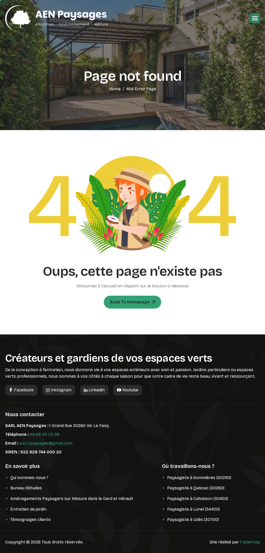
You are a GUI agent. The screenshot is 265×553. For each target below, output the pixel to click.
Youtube (129, 389)
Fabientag (250, 542)
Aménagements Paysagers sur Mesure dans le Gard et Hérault (71, 498)
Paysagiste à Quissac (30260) (195, 487)
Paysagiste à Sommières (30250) (199, 477)
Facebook (23, 389)
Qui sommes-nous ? (29, 477)
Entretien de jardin (28, 509)
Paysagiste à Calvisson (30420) (197, 498)
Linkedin (96, 389)
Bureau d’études (26, 487)
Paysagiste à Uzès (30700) (193, 519)
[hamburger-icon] (255, 18)
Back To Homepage (130, 302)
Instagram (60, 389)
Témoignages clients (30, 519)
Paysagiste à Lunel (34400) (193, 509)
